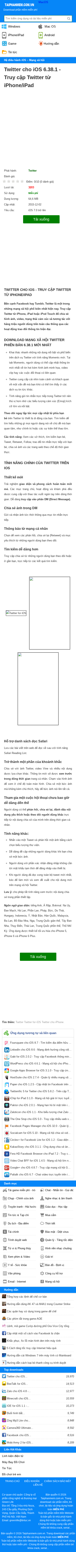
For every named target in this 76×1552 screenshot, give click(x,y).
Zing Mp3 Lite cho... (18, 1420)
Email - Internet (17, 1281)
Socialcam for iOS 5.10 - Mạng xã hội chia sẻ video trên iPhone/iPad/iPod (40, 1133)
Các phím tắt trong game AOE (24, 1318)
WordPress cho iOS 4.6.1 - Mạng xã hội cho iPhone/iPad (40, 1064)
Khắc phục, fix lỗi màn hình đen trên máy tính (33, 1340)
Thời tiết (50, 1223)
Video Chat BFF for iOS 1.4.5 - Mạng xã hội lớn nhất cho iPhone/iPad (40, 1161)
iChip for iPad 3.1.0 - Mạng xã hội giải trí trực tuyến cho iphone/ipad (40, 1099)
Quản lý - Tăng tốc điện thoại (59, 1240)
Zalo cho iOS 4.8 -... (18, 1391)
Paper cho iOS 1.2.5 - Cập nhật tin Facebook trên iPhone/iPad (40, 1085)
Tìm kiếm (69, 18)
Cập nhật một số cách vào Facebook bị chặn (33, 1333)
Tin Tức (7, 1468)
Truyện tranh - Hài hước (22, 1206)
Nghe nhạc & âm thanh (58, 1198)
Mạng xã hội (52, 1281)
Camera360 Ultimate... (19, 1427)
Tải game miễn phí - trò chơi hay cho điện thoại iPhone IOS (22, 1190)
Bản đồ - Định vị (54, 1265)
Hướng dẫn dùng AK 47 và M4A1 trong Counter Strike (38, 1304)
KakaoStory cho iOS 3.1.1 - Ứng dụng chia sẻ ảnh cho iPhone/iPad (40, 1147)
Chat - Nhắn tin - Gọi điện (59, 1190)
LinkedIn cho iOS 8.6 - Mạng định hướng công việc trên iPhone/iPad (40, 1050)
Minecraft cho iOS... (18, 1398)
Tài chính (13, 1231)
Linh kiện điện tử (12, 1456)
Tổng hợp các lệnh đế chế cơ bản (26, 1296)
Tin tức (12, 52)
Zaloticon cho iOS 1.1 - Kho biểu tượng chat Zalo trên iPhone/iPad (40, 1113)
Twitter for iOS (32, 1022)
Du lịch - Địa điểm (18, 1223)
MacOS (43, 2)
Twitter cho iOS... (16, 1376)
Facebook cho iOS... (18, 1435)
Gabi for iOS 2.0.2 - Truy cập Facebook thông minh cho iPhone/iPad (40, 1057)
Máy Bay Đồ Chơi (13, 1462)
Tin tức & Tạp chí (18, 1215)
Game (11, 43)
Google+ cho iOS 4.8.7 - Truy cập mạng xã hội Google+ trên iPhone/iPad (40, 1168)
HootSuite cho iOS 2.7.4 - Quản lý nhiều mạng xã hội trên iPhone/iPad (40, 1078)
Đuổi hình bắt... (15, 1413)
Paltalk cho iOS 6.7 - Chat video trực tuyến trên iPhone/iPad (40, 1175)
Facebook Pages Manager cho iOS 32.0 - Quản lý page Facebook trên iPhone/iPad (40, 1126)
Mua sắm (50, 1215)
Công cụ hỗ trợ (54, 1273)
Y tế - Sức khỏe (17, 1265)
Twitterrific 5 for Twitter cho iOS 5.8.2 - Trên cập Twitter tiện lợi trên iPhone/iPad (40, 1092)
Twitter (32, 170)
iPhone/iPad (15, 35)
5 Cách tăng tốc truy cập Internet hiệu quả (31, 1348)
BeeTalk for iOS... (17, 1383)
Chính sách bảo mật (57, 1481)
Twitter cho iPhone (52, 1022)
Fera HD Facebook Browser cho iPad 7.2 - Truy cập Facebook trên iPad (40, 1154)
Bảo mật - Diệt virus (57, 1231)
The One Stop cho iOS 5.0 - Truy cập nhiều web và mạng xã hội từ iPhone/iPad (40, 1119)
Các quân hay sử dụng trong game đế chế (31, 1311)
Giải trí (49, 1256)
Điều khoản (32, 1481)
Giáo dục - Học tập (56, 1206)
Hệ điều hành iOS (15, 60)
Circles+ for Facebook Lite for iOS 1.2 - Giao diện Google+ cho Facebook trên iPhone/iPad (40, 1140)
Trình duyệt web (17, 1240)
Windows (13, 26)
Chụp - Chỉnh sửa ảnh (21, 1198)
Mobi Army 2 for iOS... (19, 1442)
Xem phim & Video (19, 1256)
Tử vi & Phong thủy (19, 1248)
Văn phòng (14, 1273)
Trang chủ (12, 1481)
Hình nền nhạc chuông (58, 1248)
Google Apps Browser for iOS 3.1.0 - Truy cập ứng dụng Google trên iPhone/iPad (40, 1071)
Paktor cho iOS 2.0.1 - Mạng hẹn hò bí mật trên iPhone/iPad (40, 1106)
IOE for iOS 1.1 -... (17, 1405)
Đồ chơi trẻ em (11, 1474)
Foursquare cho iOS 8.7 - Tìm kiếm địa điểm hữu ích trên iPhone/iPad (40, 1043)
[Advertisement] (38, 129)
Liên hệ (38, 1484)
